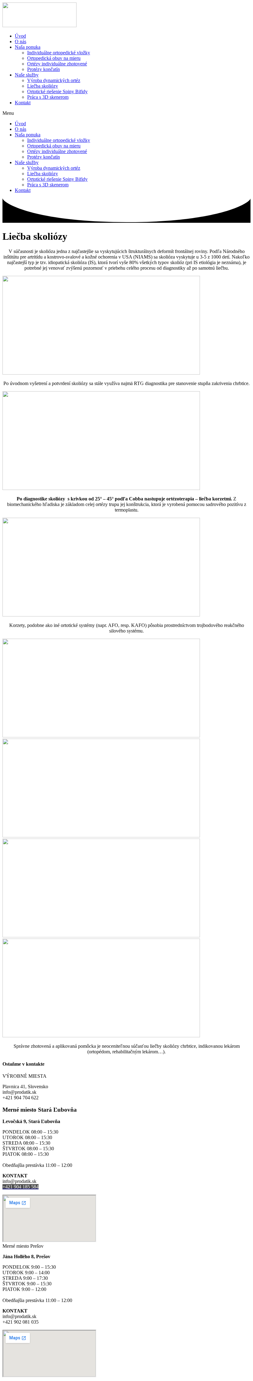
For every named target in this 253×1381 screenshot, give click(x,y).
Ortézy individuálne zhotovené (57, 63)
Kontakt (23, 102)
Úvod (20, 36)
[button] (126, 113)
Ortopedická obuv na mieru (54, 58)
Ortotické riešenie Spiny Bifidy (57, 91)
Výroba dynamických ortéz (53, 80)
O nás (20, 41)
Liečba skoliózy (42, 86)
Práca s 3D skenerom (47, 97)
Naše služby (27, 74)
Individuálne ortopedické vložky (58, 52)
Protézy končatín (43, 69)
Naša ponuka (27, 47)
